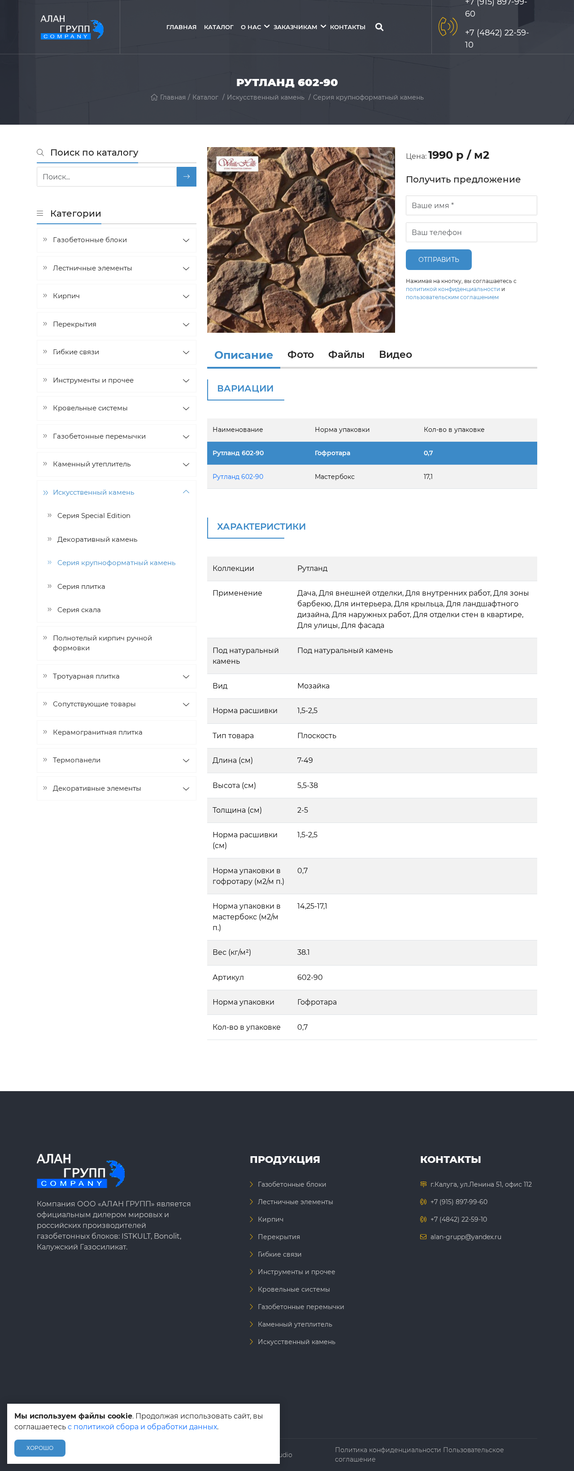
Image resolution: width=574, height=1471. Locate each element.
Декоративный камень (97, 539)
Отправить (438, 260)
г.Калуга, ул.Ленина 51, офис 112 (481, 1184)
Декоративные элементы (97, 787)
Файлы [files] (346, 354)
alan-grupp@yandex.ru (465, 1237)
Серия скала (79, 609)
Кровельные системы (90, 408)
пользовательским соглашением (452, 297)
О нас (251, 26)
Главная (181, 26)
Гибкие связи (76, 352)
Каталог (219, 26)
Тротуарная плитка (86, 675)
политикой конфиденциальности (453, 289)
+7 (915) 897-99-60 (458, 1202)
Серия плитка (81, 586)
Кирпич (66, 296)
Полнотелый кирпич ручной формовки (102, 642)
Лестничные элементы (92, 267)
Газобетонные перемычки (99, 435)
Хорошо (39, 1448)
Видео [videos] (395, 354)
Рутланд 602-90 (238, 453)
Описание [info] (243, 354)
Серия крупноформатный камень (368, 97)
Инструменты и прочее (93, 379)
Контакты (347, 26)
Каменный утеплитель (91, 464)
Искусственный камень (265, 97)
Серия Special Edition (93, 515)
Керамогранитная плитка (98, 731)
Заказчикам (295, 26)
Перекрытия (74, 323)
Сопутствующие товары (94, 704)
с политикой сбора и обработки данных (142, 1427)
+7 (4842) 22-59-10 (458, 1219)
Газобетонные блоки (90, 239)
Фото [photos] (300, 354)
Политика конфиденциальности (388, 1450)
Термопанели (76, 760)
